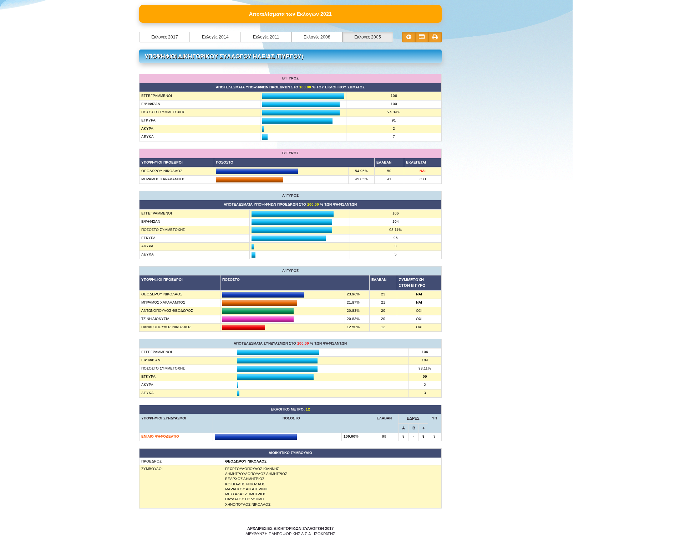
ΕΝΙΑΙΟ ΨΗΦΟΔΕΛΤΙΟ (160, 436)
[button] (164, 37)
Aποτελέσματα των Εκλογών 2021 (290, 14)
